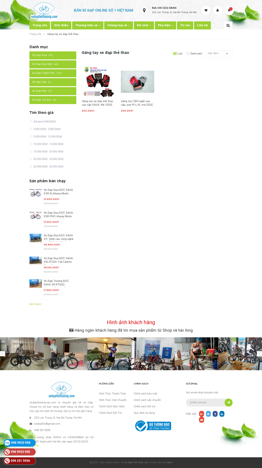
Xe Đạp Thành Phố (46, 73)
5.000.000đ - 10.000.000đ (47, 136)
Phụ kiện (164, 25)
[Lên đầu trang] (254, 445)
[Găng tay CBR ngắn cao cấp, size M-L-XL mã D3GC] (137, 82)
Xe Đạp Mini (42, 91)
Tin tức (185, 25)
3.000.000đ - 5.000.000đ (46, 129)
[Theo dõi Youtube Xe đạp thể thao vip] (201, 420)
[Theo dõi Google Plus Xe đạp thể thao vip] (201, 414)
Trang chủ (39, 25)
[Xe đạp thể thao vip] (61, 390)
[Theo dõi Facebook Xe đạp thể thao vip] (215, 414)
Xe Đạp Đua (42, 55)
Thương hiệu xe (87, 25)
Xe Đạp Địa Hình (45, 64)
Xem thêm (35, 304)
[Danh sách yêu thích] (206, 7)
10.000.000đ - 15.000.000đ (48, 144)
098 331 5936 (42, 430)
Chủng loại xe (117, 25)
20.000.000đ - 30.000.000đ (48, 159)
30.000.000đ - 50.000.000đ (48, 166)
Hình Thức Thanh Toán (112, 394)
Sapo (169, 463)
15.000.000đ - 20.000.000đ (48, 151)
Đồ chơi (143, 25)
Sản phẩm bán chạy (47, 181)
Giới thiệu (61, 25)
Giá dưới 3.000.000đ (44, 121)
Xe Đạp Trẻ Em (44, 100)
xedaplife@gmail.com (47, 424)
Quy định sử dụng (144, 413)
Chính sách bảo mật (145, 394)
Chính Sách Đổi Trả (110, 413)
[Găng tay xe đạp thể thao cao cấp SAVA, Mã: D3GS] (98, 82)
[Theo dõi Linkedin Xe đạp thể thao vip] (221, 414)
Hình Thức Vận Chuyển (113, 400)
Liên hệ (202, 25)
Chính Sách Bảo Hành (112, 407)
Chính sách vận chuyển (147, 400)
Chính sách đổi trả (144, 407)
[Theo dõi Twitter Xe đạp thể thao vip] (208, 414)
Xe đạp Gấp (41, 82)
